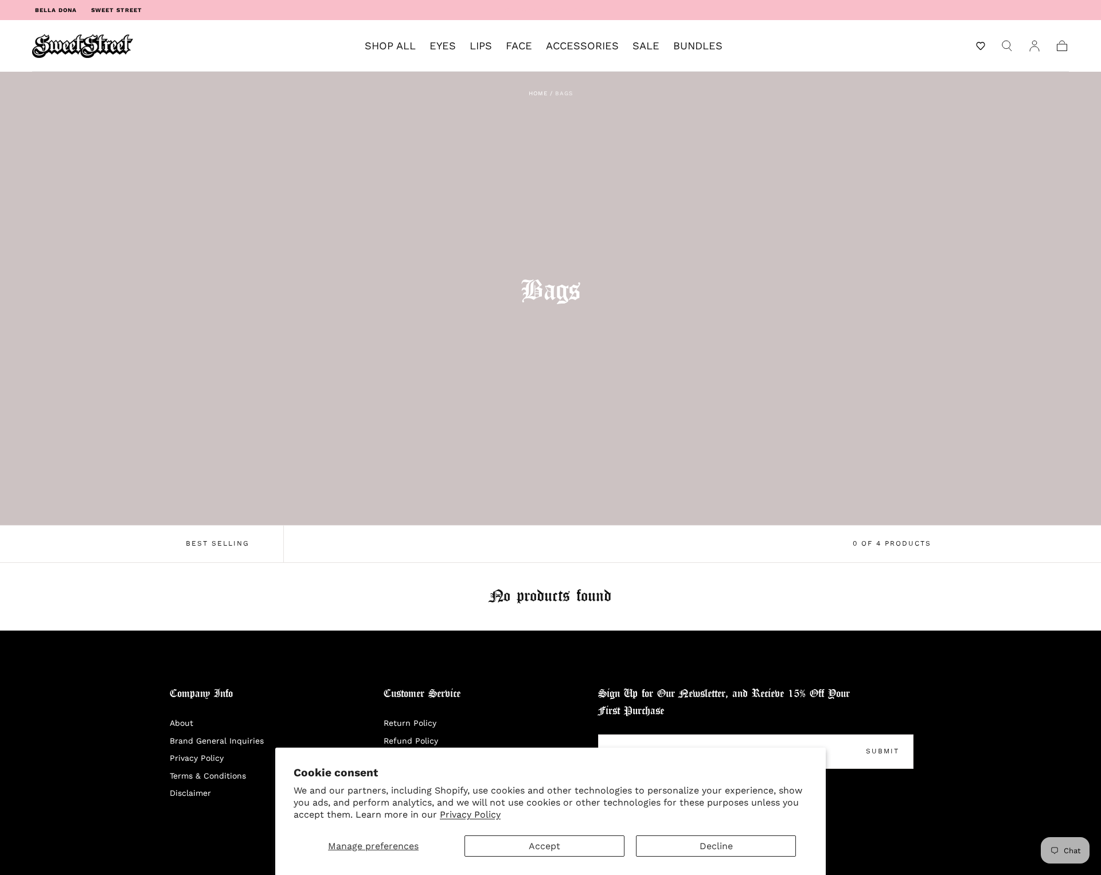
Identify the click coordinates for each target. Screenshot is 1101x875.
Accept (544, 846)
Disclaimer (190, 793)
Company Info (201, 694)
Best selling (217, 543)
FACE (519, 46)
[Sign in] (1034, 46)
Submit (882, 751)
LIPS (481, 46)
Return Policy (410, 723)
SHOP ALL (390, 46)
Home (538, 93)
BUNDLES (698, 46)
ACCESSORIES (582, 46)
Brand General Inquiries (217, 740)
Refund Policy (411, 740)
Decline (716, 846)
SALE (646, 46)
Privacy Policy (470, 814)
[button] (980, 46)
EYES (443, 46)
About (181, 723)
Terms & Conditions (208, 775)
